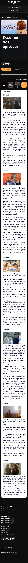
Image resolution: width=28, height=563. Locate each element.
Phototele (13, 10)
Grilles (3, 509)
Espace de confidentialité (7, 552)
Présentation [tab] (6, 69)
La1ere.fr (3, 530)
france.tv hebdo (6, 513)
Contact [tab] (16, 69)
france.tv (4, 526)
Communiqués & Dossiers (8, 507)
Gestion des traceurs (6, 550)
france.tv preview (13, 7)
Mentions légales (5, 547)
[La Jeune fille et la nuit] (4, 85)
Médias (3, 511)
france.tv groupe (6, 518)
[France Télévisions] (14, 2)
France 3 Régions (6, 534)
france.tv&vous (5, 522)
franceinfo (4, 528)
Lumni (3, 532)
